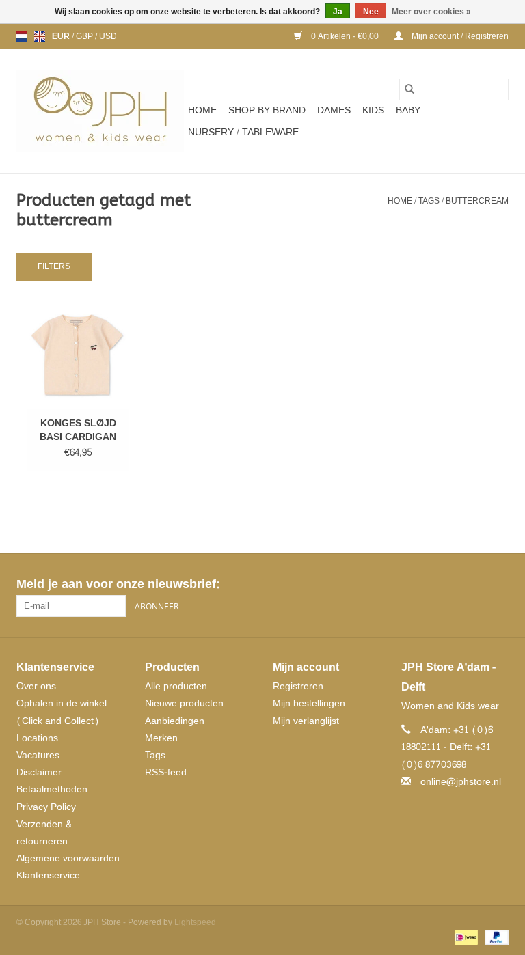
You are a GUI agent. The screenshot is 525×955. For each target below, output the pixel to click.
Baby (408, 110)
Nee (371, 11)
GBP (85, 36)
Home (202, 110)
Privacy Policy (46, 807)
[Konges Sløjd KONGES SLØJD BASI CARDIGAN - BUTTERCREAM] (78, 355)
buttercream (477, 200)
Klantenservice (48, 875)
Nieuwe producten (184, 703)
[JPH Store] (100, 111)
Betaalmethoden (52, 789)
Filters (54, 266)
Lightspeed (195, 922)
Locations (37, 738)
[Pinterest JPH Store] (473, 585)
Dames (334, 110)
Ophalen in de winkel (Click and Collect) (61, 712)
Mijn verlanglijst (306, 721)
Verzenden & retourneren (44, 833)
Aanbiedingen (174, 721)
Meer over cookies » (431, 11)
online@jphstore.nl (460, 781)
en (39, 36)
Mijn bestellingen (309, 703)
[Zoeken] (409, 89)
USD (108, 36)
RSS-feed (166, 772)
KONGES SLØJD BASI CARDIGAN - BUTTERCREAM (78, 430)
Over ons (36, 686)
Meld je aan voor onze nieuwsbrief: (117, 584)
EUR (62, 36)
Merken (161, 738)
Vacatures (37, 755)
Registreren (298, 686)
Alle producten (176, 686)
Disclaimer (39, 772)
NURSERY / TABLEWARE (243, 132)
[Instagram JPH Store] (498, 585)
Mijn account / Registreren (459, 36)
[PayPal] (494, 939)
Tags (429, 200)
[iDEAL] (465, 939)
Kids (373, 110)
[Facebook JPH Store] (448, 585)
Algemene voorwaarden (68, 858)
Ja (337, 11)
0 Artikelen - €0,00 (345, 36)
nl (21, 36)
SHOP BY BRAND (267, 110)
